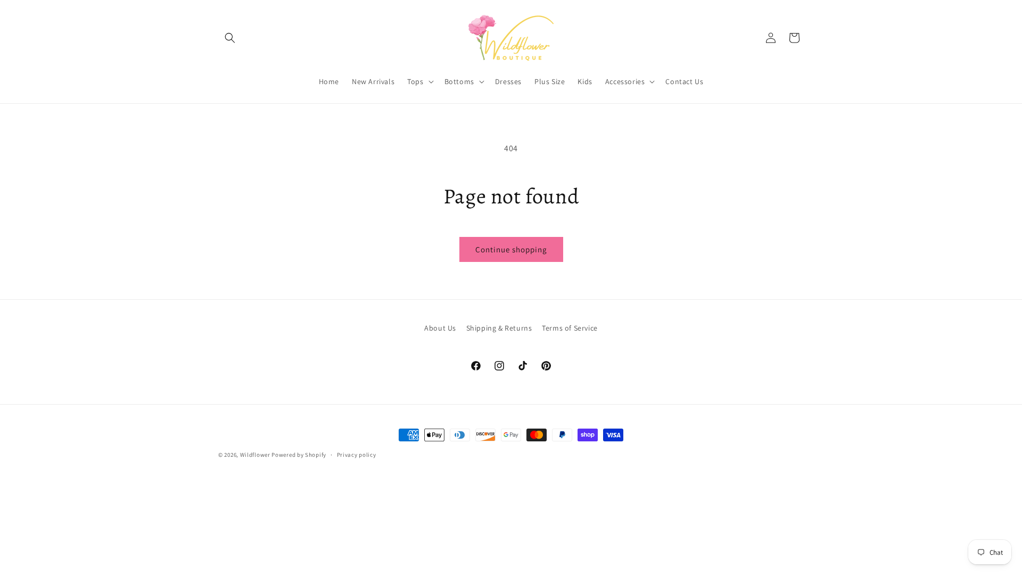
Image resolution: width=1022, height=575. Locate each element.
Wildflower (255, 454)
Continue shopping (511, 249)
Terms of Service (570, 328)
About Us (440, 328)
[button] (230, 38)
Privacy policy (356, 454)
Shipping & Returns (499, 328)
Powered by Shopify (298, 454)
